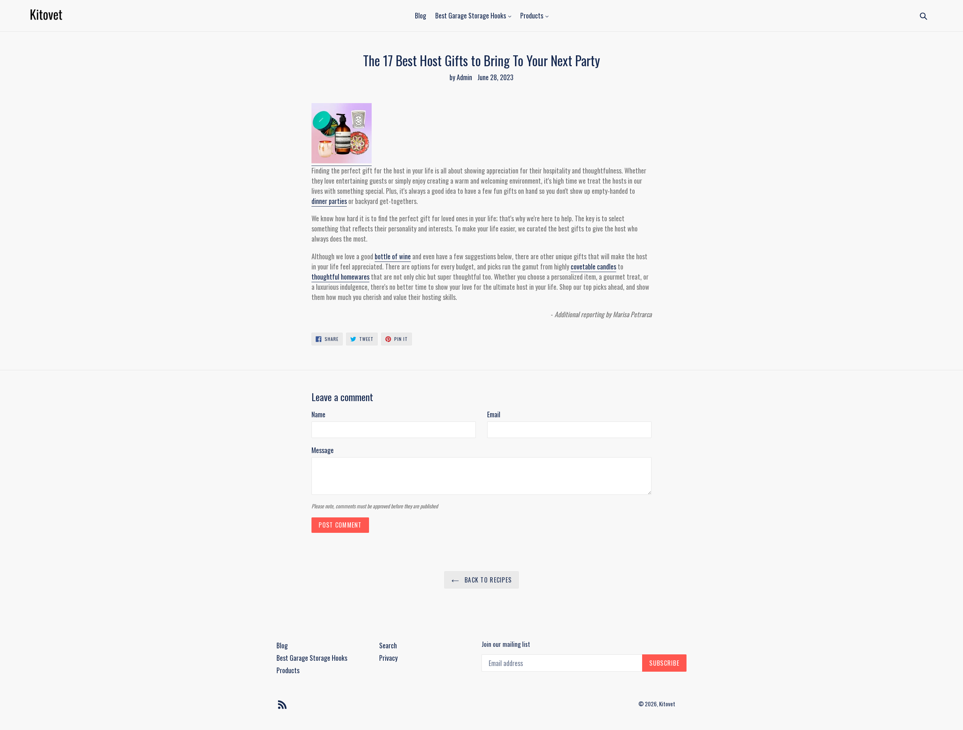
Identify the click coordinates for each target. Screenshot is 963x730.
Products (532, 15)
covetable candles (593, 266)
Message (322, 450)
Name (318, 414)
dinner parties (329, 201)
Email (493, 414)
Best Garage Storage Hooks (471, 15)
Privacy (388, 658)
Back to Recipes (487, 579)
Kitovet (667, 704)
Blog (420, 15)
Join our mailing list (506, 644)
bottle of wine (393, 256)
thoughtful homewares (340, 276)
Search (388, 645)
